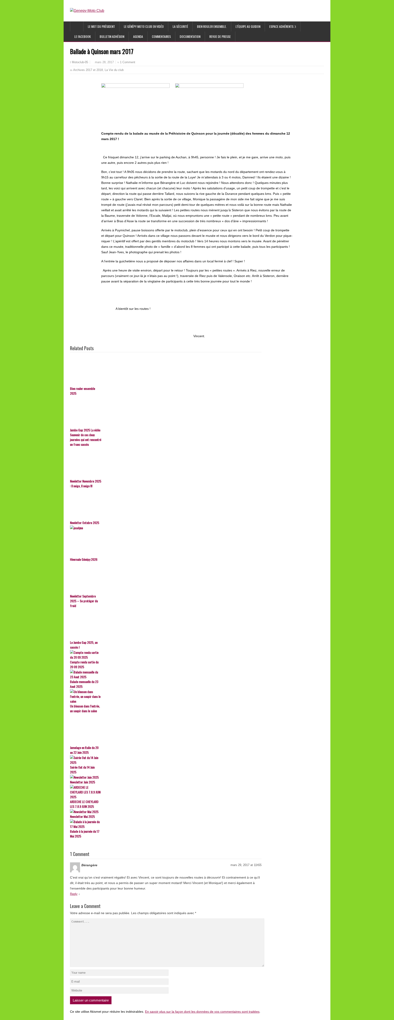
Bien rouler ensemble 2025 (82, 391)
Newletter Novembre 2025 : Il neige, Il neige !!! (85, 483)
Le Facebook (82, 36)
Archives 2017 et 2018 (88, 70)
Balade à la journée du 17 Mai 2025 (84, 833)
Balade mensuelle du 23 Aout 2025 (84, 684)
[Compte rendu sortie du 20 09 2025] (166, 655)
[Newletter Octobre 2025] (166, 504)
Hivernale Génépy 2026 (83, 559)
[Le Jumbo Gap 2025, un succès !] (166, 624)
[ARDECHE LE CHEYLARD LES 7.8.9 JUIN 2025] (166, 792)
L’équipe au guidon (248, 26)
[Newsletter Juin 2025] (166, 777)
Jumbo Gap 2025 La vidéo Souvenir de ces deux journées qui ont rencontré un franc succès (85, 437)
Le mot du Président (101, 26)
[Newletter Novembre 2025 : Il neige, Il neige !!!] (166, 463)
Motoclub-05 (80, 62)
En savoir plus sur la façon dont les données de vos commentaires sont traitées (202, 1011)
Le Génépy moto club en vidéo (144, 26)
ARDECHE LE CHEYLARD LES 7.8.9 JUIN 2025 (84, 804)
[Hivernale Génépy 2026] (166, 541)
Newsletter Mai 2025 (82, 816)
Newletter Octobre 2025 (84, 522)
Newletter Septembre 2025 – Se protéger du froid (84, 601)
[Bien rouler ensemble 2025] (166, 370)
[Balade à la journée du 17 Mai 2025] (166, 824)
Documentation (190, 36)
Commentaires (161, 36)
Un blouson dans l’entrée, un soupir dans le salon (85, 708)
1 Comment (127, 62)
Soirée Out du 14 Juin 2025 (82, 769)
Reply (74, 894)
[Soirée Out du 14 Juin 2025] (166, 760)
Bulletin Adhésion (112, 36)
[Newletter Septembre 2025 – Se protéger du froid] (166, 578)
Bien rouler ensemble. (212, 26)
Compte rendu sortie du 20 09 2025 (84, 664)
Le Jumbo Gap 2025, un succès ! (84, 645)
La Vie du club (114, 70)
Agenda (138, 36)
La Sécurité (180, 26)
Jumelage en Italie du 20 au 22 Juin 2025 (84, 750)
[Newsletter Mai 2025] (166, 811)
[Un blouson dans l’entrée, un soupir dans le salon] (166, 696)
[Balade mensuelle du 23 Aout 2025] (166, 674)
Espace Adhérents (281, 26)
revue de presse (220, 36)
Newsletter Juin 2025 (82, 782)
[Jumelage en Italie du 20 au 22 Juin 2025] (166, 729)
